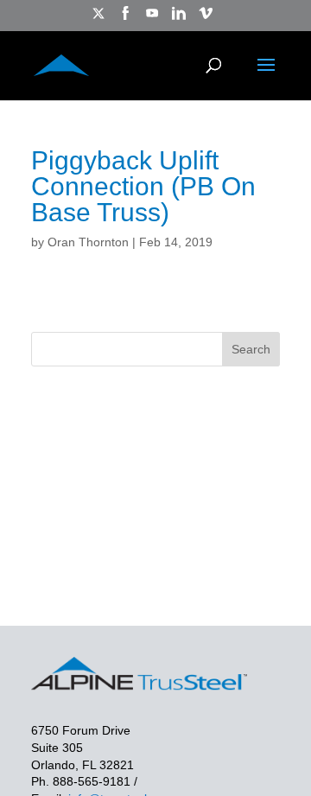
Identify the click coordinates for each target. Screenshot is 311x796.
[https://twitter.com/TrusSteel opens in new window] (98, 18)
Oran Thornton (88, 242)
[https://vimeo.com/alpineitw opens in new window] (206, 18)
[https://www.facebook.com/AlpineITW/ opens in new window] (125, 18)
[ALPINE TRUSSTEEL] (61, 63)
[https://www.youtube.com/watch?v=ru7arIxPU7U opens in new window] (152, 18)
